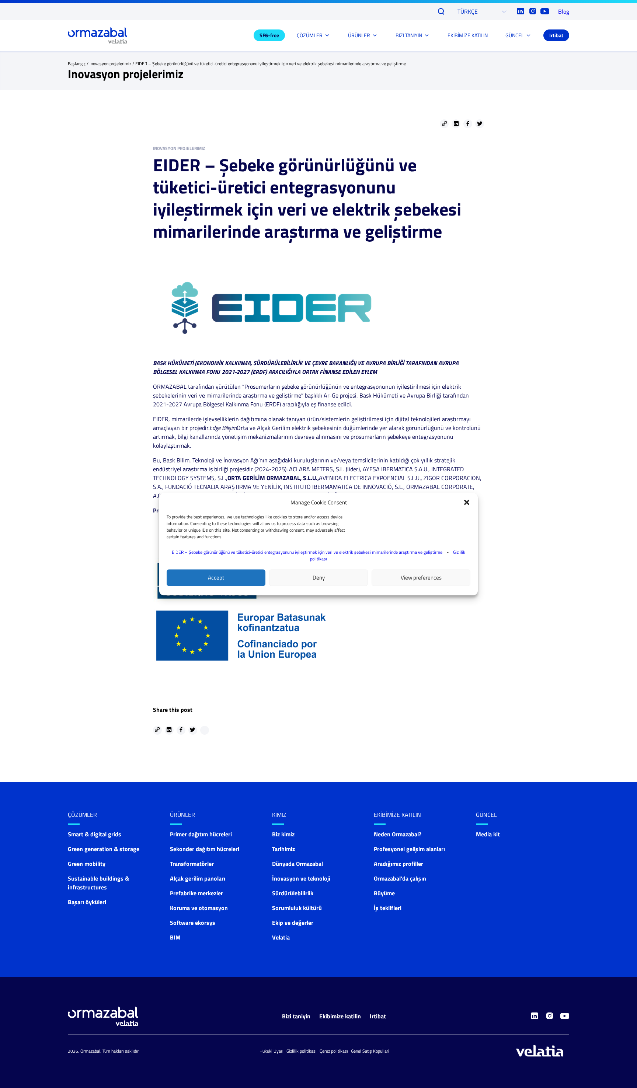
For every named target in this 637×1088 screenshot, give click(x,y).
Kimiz (279, 814)
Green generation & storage (103, 848)
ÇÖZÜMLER (310, 35)
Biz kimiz (283, 834)
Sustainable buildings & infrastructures (98, 883)
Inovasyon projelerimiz (110, 63)
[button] (466, 502)
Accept (216, 577)
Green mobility (86, 863)
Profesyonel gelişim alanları (409, 848)
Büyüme (384, 893)
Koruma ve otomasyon (199, 907)
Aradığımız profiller (398, 863)
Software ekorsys (192, 922)
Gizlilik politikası (301, 1050)
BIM (175, 937)
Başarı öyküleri (87, 902)
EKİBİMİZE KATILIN (468, 35)
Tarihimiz (283, 848)
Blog (563, 11)
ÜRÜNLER (359, 35)
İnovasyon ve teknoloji (301, 878)
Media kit (488, 834)
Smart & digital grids (94, 834)
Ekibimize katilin (340, 1016)
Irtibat (556, 35)
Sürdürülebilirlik (292, 893)
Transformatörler (192, 863)
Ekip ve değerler (292, 922)
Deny (319, 577)
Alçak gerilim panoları (197, 878)
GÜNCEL (514, 35)
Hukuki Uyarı (271, 1050)
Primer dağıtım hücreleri (201, 834)
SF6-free (269, 35)
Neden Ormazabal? (397, 834)
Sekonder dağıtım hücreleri (204, 848)
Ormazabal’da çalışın (400, 878)
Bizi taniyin (296, 1016)
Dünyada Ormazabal (297, 863)
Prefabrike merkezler (196, 893)
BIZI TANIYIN (409, 35)
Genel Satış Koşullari (370, 1050)
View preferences (421, 577)
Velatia (281, 937)
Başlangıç (77, 63)
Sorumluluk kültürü (297, 907)
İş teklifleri (387, 907)
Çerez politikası (334, 1050)
